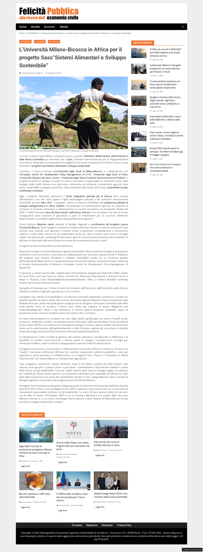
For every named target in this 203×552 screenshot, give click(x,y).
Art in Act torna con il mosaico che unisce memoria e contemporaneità (165, 167)
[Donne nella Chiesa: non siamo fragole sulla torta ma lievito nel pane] (73, 429)
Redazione (91, 525)
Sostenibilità (40, 41)
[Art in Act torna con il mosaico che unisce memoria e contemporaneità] (139, 168)
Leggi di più (25, 466)
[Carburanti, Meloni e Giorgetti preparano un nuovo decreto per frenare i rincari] (139, 69)
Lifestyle (64, 26)
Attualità (35, 26)
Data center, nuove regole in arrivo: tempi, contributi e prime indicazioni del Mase (166, 135)
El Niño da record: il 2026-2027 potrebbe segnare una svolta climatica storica (165, 52)
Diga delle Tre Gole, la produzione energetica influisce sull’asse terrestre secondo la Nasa (35, 451)
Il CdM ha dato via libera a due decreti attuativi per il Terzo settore (72, 497)
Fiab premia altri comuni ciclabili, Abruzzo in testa (106, 443)
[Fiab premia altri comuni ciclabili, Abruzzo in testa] (111, 429)
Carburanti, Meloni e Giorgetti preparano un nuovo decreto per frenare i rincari (165, 68)
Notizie (23, 26)
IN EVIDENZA (25, 41)
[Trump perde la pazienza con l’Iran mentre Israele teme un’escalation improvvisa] (139, 85)
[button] (183, 26)
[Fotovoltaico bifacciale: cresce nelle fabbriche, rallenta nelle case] (139, 120)
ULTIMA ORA (54, 41)
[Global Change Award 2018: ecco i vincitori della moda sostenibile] (111, 480)
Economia (49, 26)
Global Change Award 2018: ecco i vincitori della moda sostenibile (111, 495)
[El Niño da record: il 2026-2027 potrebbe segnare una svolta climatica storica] (139, 53)
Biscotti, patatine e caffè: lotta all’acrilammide (34, 495)
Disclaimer (107, 525)
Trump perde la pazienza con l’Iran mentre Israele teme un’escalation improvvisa (165, 84)
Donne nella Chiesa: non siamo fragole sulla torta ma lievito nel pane (72, 446)
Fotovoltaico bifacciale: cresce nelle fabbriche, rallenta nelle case (165, 119)
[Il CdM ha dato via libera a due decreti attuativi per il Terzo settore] (73, 480)
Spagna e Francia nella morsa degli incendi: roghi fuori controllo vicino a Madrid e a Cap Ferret (165, 102)
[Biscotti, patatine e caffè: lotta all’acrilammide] (36, 480)
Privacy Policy (124, 525)
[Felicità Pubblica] (49, 13)
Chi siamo (77, 525)
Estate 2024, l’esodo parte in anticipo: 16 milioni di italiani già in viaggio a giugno (166, 151)
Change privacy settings (192, 549)
